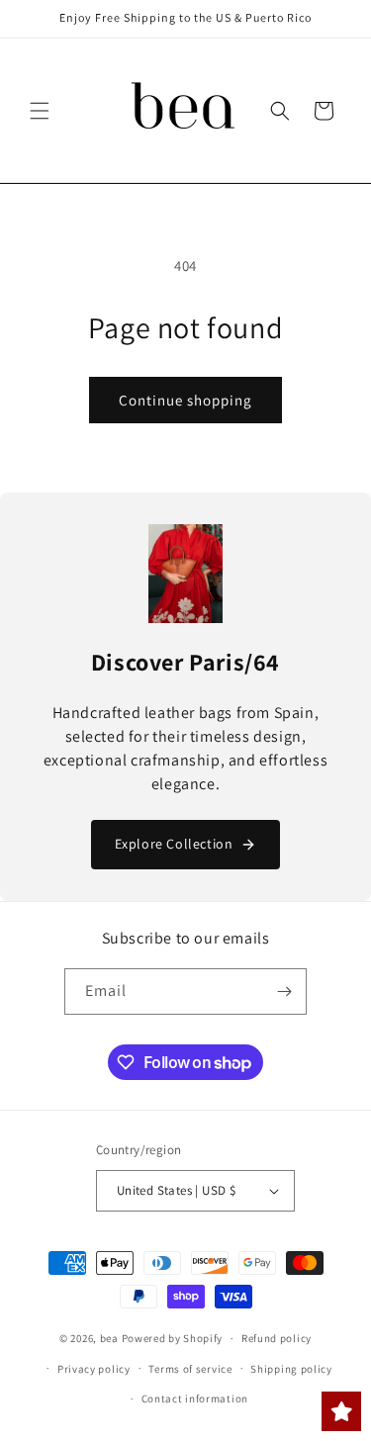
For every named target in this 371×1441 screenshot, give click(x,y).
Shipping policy (291, 1369)
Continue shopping (185, 400)
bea (109, 1338)
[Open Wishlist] (341, 1411)
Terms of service (190, 1369)
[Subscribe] (284, 991)
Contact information (194, 1398)
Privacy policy (94, 1369)
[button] (39, 111)
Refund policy (276, 1338)
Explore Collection (174, 844)
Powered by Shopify (173, 1338)
